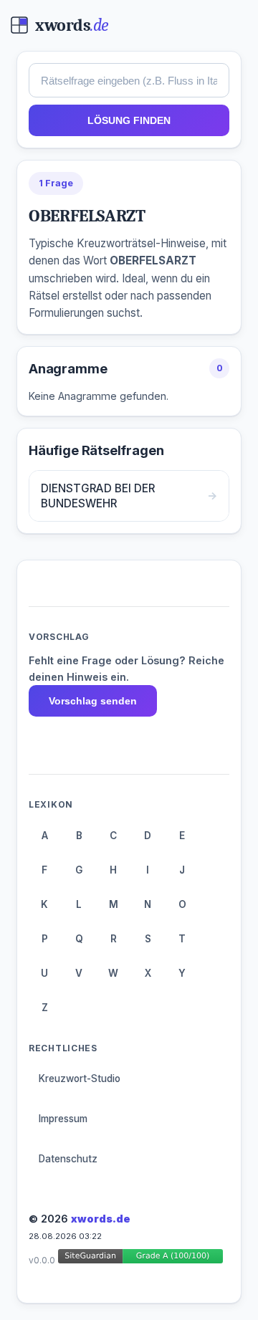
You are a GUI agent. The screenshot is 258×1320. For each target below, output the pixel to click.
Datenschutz (68, 1158)
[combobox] (129, 80)
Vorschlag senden (93, 701)
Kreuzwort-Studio (79, 1078)
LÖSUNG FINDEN (129, 120)
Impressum (63, 1118)
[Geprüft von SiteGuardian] (140, 1258)
